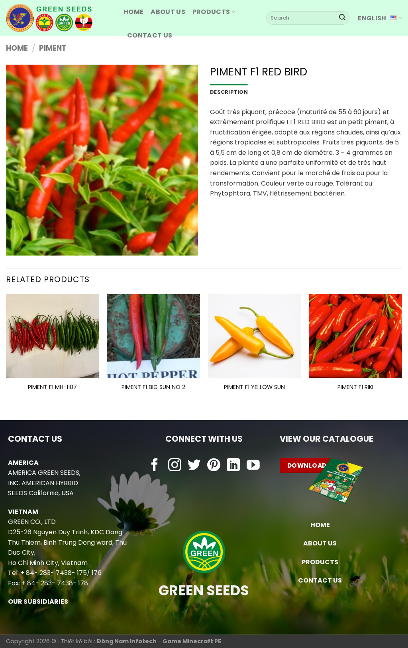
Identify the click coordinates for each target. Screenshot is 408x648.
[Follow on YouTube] (253, 465)
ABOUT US (168, 11)
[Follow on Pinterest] (213, 465)
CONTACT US (320, 580)
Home (17, 48)
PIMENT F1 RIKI (355, 387)
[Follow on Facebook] (154, 465)
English (372, 18)
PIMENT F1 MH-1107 (52, 387)
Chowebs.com (203, 481)
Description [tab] (229, 92)
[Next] (402, 350)
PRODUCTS (211, 11)
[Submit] (342, 18)
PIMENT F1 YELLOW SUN (254, 387)
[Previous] (6, 350)
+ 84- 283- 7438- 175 (53, 572)
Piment (53, 48)
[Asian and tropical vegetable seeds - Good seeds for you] (59, 18)
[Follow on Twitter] (194, 465)
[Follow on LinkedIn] (233, 465)
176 (97, 572)
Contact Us (149, 35)
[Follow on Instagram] (174, 465)
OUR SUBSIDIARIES (38, 601)
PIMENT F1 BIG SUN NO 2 (153, 387)
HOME (133, 11)
